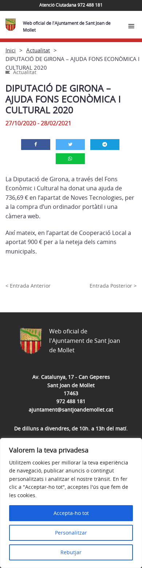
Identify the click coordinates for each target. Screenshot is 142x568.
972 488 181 (71, 401)
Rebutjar (71, 552)
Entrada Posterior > (113, 285)
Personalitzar (71, 532)
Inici (10, 50)
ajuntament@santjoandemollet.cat (71, 409)
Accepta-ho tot (71, 513)
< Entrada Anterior (28, 285)
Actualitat (38, 50)
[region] (71, 503)
